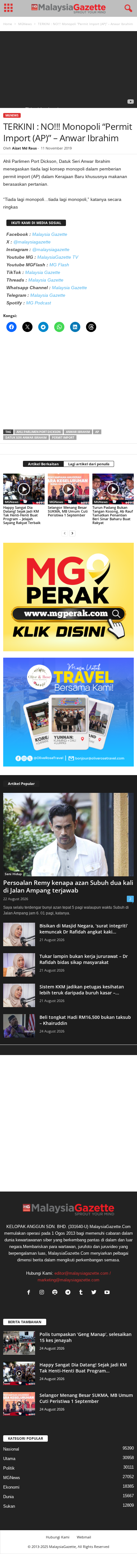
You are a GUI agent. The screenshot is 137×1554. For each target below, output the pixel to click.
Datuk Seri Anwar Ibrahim (26, 437)
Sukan (9, 1506)
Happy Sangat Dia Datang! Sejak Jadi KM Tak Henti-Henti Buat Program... (83, 1368)
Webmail (84, 1537)
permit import (63, 437)
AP (97, 432)
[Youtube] (108, 1293)
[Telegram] (69, 1293)
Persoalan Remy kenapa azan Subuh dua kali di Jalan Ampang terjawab (68, 886)
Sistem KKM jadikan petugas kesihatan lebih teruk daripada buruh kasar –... (82, 990)
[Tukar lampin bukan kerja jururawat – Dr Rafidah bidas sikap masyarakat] (19, 965)
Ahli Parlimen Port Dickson (39, 432)
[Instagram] (43, 1293)
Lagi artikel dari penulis (88, 464)
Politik (9, 1468)
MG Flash (59, 264)
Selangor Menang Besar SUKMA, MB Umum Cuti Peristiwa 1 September (68, 511)
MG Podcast (38, 302)
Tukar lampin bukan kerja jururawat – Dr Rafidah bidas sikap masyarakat (84, 959)
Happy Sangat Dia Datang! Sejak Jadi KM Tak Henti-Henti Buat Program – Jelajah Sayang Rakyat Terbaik (21, 515)
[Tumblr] (82, 1293)
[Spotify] (56, 1293)
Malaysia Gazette (49, 234)
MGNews (25, 24)
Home (7, 24)
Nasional (11, 1449)
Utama (9, 1458)
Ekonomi (11, 1487)
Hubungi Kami (57, 1537)
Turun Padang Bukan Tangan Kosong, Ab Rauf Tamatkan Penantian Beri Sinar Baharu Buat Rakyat (112, 515)
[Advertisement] (68, 382)
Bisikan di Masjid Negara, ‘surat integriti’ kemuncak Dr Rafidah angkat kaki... (84, 929)
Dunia (8, 1496)
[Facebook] (30, 1293)
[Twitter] (95, 1293)
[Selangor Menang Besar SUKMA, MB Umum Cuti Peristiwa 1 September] (68, 489)
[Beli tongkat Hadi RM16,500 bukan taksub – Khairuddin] (19, 1026)
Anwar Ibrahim (78, 432)
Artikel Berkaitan (43, 464)
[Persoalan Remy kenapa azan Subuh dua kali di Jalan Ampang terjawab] (68, 834)
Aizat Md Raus (24, 148)
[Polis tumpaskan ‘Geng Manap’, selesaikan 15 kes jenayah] (19, 1343)
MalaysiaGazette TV (57, 257)
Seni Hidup (13, 874)
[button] (127, 9)
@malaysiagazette (32, 241)
